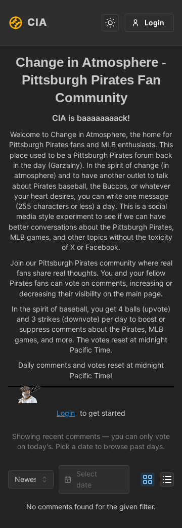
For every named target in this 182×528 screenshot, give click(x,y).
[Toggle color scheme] (110, 22)
